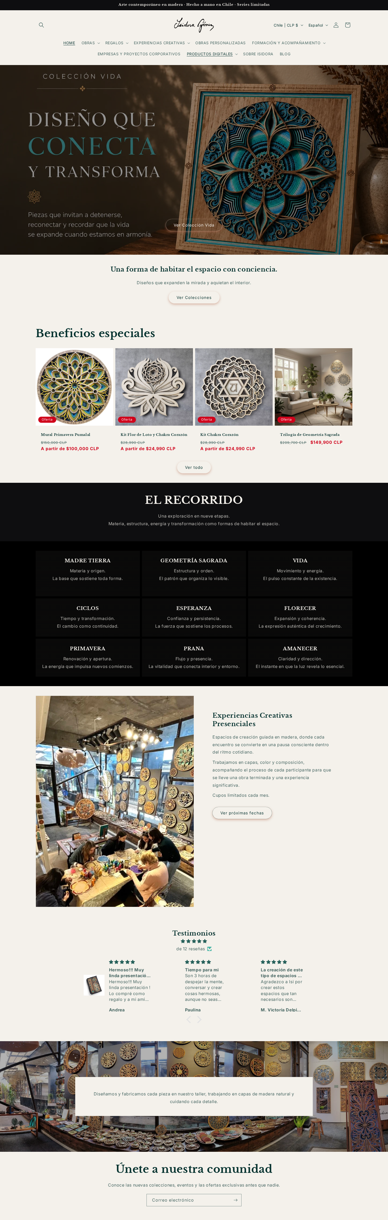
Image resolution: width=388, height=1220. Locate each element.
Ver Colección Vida (194, 225)
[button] (41, 25)
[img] (194, 941)
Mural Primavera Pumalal (66, 435)
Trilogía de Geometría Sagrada (309, 435)
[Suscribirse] (235, 1200)
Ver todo (194, 467)
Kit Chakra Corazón (219, 435)
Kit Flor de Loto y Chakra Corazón (154, 435)
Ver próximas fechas (242, 812)
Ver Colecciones (194, 297)
